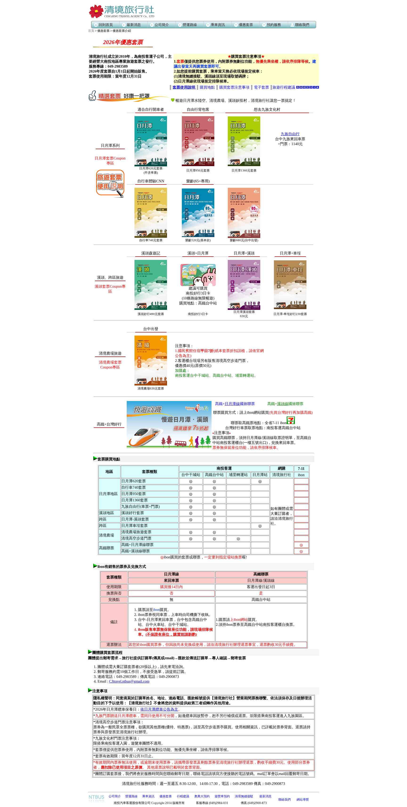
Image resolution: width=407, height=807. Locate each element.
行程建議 (183, 796)
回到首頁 (106, 25)
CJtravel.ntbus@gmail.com (129, 681)
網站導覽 (303, 799)
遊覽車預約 (222, 796)
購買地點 (208, 87)
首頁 (91, 31)
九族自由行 (290, 134)
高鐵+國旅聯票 (235, 404)
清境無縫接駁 (244, 796)
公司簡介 (162, 25)
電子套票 (261, 87)
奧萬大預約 (202, 796)
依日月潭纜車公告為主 (159, 709)
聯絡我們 (284, 799)
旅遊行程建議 (284, 87)
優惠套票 (165, 796)
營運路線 (190, 25)
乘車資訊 (148, 796)
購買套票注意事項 (234, 87)
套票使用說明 (184, 87)
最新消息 (134, 25)
